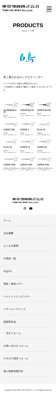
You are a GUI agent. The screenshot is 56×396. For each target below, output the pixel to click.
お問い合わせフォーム (15, 346)
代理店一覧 (9, 258)
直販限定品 (9, 322)
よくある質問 (10, 246)
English (7, 271)
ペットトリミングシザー (17, 296)
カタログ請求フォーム (15, 358)
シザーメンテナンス (14, 309)
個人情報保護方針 (13, 371)
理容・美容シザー (13, 284)
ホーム (7, 220)
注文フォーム (13, 333)
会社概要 (8, 233)
